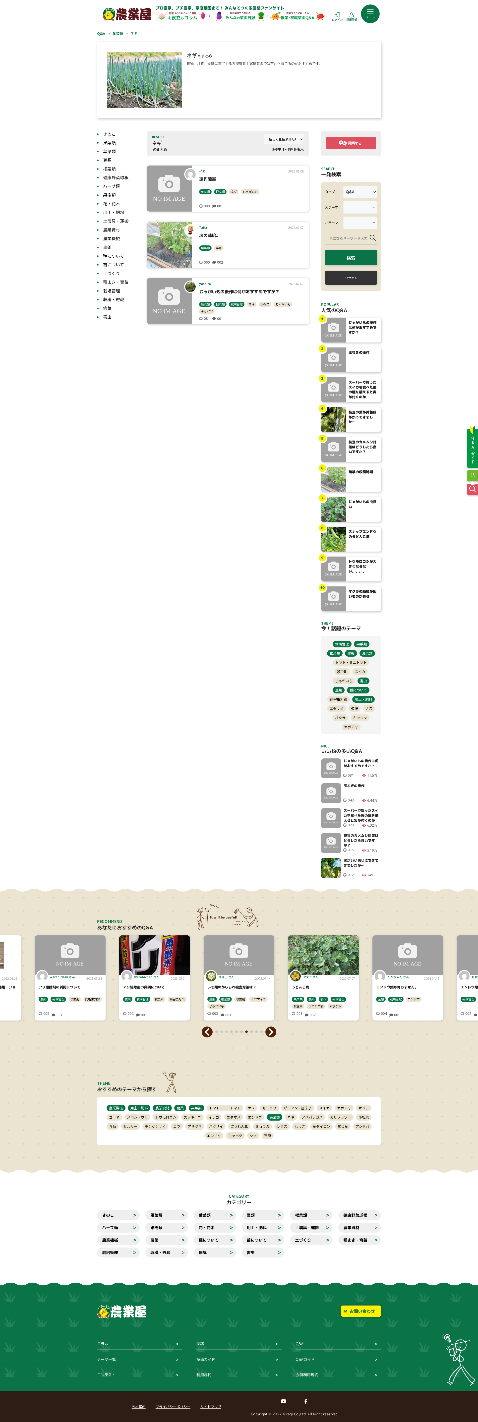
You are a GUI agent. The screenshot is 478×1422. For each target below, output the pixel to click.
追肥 (354, 708)
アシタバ (362, 1126)
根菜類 (109, 169)
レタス (282, 1126)
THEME (103, 1083)
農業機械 (111, 238)
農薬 (107, 247)
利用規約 (203, 1374)
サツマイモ (174, 999)
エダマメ (337, 708)
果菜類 (109, 142)
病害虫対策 (338, 699)
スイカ (360, 671)
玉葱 (267, 1135)
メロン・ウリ (137, 1117)
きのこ (109, 134)
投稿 (200, 1343)
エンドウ (329, 999)
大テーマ (331, 207)
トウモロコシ (165, 1117)
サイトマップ (210, 1406)
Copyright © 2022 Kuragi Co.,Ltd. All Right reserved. (294, 1414)
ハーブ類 (111, 186)
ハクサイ (216, 1126)
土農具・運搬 (115, 221)
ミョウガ (262, 1126)
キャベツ (207, 311)
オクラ (340, 717)
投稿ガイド (205, 1359)
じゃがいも (250, 191)
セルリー (130, 1126)
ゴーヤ (114, 1117)
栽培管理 (111, 290)
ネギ (234, 191)
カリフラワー (340, 1117)
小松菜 (265, 304)
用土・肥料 (113, 212)
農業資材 (111, 230)
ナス (368, 708)
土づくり (111, 273)
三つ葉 (343, 1126)
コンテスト (106, 1374)
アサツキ (195, 1126)
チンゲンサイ (155, 1126)
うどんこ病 (231, 1006)
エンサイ (214, 1135)
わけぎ (300, 1126)
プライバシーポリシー (173, 1406)
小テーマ (331, 222)
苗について (113, 264)
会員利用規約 (307, 1374)
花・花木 (111, 203)
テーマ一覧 (106, 1359)
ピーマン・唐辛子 (298, 1107)
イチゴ (214, 1117)
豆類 (107, 160)
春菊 (112, 1126)
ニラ (176, 1126)
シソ (253, 1135)
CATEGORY (239, 1196)
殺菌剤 (213, 1006)
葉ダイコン (321, 1126)
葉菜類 (109, 151)
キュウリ (269, 1107)
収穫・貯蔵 (113, 299)
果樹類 (109, 195)
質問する (355, 143)
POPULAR (330, 304)
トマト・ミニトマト (351, 662)
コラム (102, 1343)
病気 (107, 308)
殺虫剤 (342, 671)
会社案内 (139, 1406)
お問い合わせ (362, 1311)
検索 (351, 257)
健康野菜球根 (115, 177)
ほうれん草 (239, 1126)
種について (113, 256)
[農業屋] (127, 14)
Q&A (299, 1343)
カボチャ (351, 726)
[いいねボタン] (201, 206)
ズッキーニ (192, 1117)
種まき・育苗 (115, 282)
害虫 (107, 317)
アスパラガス (312, 1117)
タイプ (330, 191)
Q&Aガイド (305, 1359)
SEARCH (328, 168)
